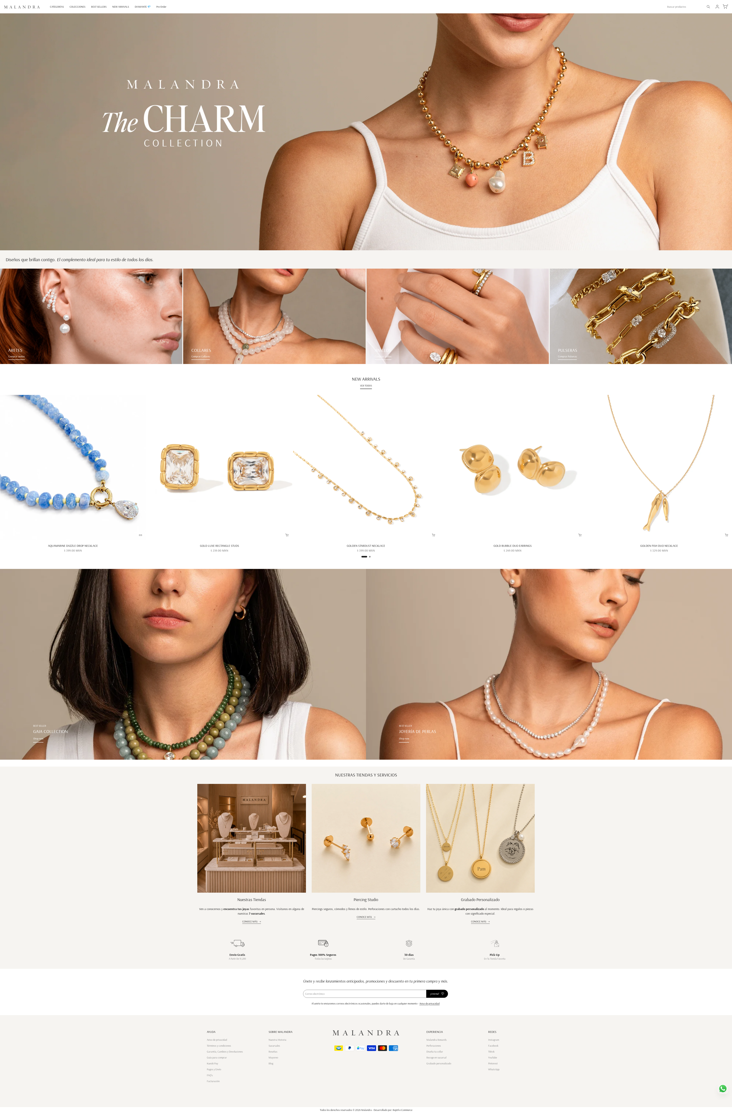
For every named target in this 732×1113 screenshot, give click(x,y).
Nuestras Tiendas (251, 899)
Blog (271, 1063)
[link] (91, 316)
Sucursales (274, 1045)
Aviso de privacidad (429, 1003)
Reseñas (273, 1051)
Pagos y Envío (214, 1069)
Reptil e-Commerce (402, 1110)
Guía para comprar (217, 1057)
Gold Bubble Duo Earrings (513, 546)
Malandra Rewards (436, 1039)
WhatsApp (493, 1069)
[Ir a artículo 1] (364, 556)
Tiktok (491, 1051)
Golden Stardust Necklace (366, 546)
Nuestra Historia (277, 1039)
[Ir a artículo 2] (370, 556)
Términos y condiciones (219, 1045)
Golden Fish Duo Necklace (659, 546)
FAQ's (210, 1075)
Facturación (213, 1081)
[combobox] (684, 6)
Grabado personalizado (438, 1063)
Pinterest (493, 1063)
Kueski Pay (212, 1063)
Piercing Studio (366, 899)
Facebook (493, 1045)
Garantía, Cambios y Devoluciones (225, 1051)
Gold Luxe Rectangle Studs (219, 546)
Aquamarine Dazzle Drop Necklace (73, 546)
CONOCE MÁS (250, 921)
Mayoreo (273, 1057)
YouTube (492, 1057)
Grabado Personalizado (480, 899)
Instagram (493, 1039)
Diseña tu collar (434, 1051)
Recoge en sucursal (436, 1057)
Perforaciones (433, 1045)
